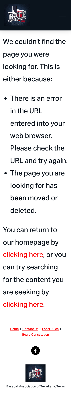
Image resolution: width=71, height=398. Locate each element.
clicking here (23, 254)
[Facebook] (35, 350)
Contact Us (30, 329)
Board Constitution (35, 335)
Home (14, 329)
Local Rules (50, 329)
